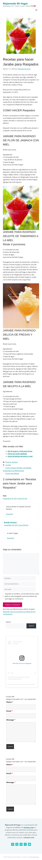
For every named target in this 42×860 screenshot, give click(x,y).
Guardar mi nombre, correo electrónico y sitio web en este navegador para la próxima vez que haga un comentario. (22, 596)
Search (8, 622)
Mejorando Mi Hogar (15, 3)
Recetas (15, 462)
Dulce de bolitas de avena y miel (20, 456)
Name (9, 702)
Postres (8, 462)
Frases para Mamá (12, 473)
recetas (8, 465)
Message (10, 720)
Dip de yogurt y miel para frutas (20, 451)
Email (9, 711)
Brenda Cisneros (10, 522)
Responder (9, 514)
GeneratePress (34, 857)
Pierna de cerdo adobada (17, 454)
